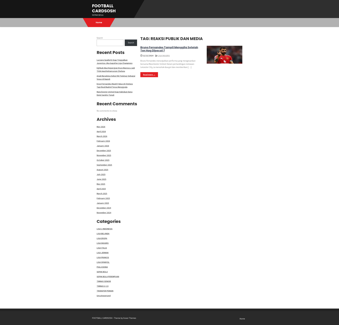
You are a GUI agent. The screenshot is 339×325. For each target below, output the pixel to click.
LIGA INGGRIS (164, 55)
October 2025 (103, 160)
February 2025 (103, 198)
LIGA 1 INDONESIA (104, 228)
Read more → (149, 74)
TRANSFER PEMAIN (105, 290)
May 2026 (101, 126)
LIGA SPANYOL (103, 262)
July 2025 (101, 174)
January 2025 (103, 203)
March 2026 (102, 136)
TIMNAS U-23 (102, 286)
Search (100, 37)
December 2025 (104, 150)
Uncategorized (104, 295)
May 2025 (101, 184)
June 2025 (101, 179)
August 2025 (102, 169)
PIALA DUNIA (102, 267)
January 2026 (103, 145)
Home (99, 22)
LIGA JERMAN (102, 252)
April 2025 (101, 188)
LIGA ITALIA (102, 248)
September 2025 (104, 164)
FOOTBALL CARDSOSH (104, 8)
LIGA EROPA (102, 238)
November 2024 (104, 212)
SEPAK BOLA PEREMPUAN (108, 276)
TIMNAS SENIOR (104, 281)
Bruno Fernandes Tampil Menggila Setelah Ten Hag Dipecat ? (169, 48)
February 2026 (103, 141)
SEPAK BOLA (102, 271)
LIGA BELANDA (103, 233)
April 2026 (101, 131)
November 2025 (104, 155)
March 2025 (102, 193)
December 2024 (104, 207)
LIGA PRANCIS (103, 257)
